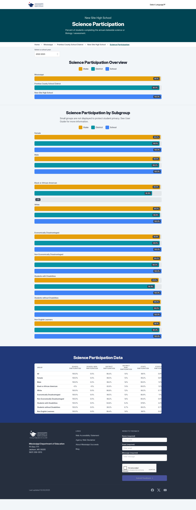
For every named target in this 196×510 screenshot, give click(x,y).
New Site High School (96, 44)
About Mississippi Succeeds (87, 444)
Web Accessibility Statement (87, 435)
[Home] (35, 4)
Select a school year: (42, 50)
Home (37, 44)
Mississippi (48, 44)
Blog (77, 449)
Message (130, 453)
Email (128, 444)
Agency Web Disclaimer (85, 440)
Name (128, 436)
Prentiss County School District (70, 44)
